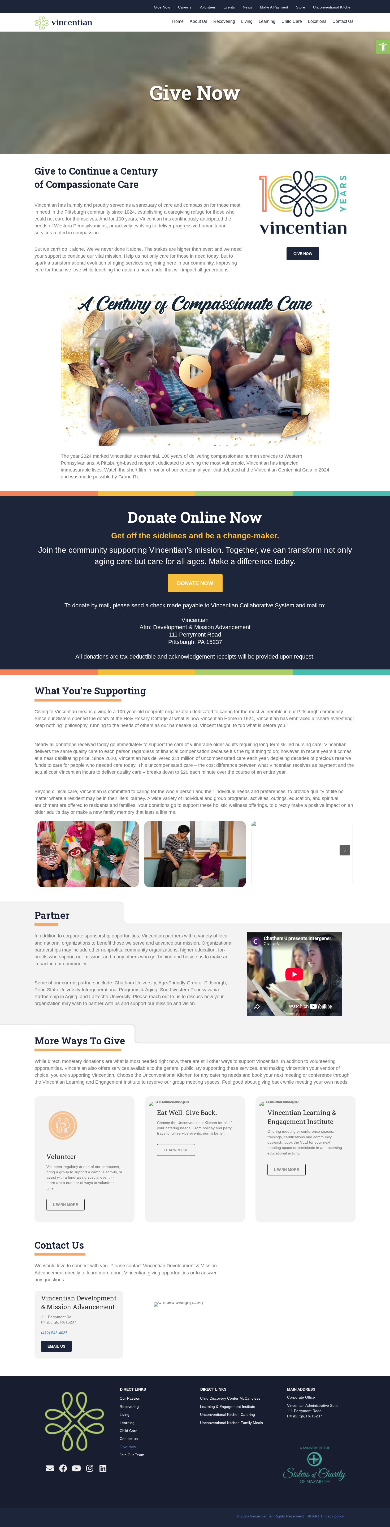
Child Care (291, 21)
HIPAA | (313, 1516)
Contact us (129, 1439)
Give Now (128, 1447)
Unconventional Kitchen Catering (227, 1414)
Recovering (224, 21)
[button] (383, 47)
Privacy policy (332, 1516)
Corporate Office (301, 1397)
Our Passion (130, 1398)
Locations (317, 21)
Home (178, 21)
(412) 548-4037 (54, 1333)
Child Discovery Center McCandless (230, 1398)
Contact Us (342, 21)
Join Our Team (132, 1455)
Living (247, 21)
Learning (267, 21)
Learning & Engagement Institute (227, 1406)
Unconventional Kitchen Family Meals (231, 1423)
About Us (198, 21)
